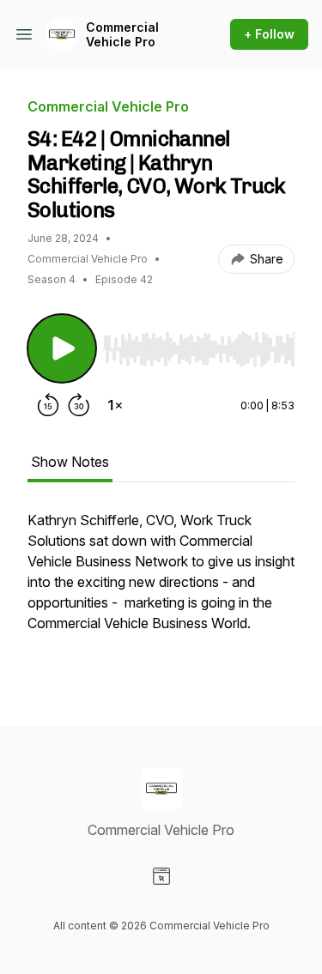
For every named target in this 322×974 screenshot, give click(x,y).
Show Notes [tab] (70, 461)
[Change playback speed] (115, 405)
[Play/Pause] (61, 348)
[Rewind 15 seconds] (48, 405)
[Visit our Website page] (161, 876)
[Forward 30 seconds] (79, 405)
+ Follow (269, 34)
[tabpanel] (161, 590)
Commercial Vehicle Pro (122, 35)
